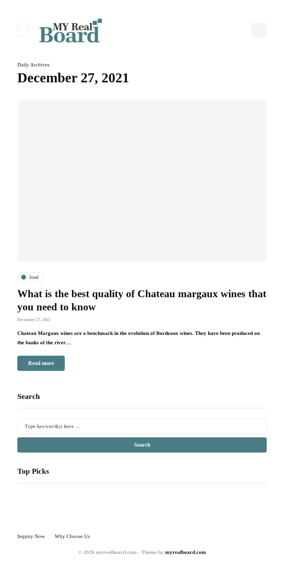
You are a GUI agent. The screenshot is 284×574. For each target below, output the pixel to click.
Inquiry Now (31, 536)
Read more (41, 363)
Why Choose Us (72, 536)
